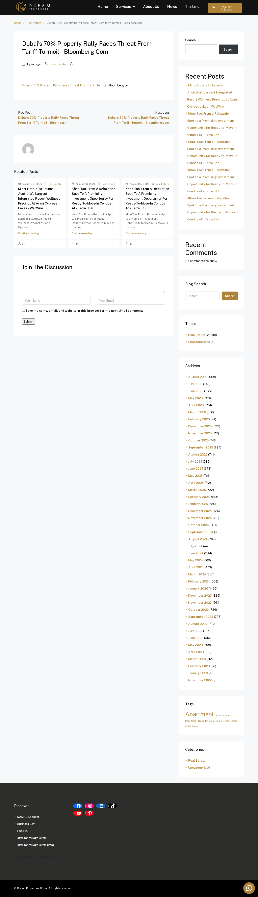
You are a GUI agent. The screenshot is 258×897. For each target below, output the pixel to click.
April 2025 (196, 482)
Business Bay (26, 823)
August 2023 (198, 623)
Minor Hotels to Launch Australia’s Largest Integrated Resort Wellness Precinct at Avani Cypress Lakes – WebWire (39, 198)
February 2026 (199, 419)
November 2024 (200, 518)
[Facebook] (77, 806)
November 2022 (200, 680)
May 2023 (195, 645)
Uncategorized (199, 342)
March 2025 (197, 489)
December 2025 (200, 426)
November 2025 (200, 433)
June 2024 (195, 553)
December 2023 (200, 595)
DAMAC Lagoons (28, 816)
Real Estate (34, 22)
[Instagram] (89, 806)
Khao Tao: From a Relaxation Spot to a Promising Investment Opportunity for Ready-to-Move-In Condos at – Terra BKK (93, 198)
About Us (151, 6)
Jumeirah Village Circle (32, 838)
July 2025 (195, 461)
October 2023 (198, 609)
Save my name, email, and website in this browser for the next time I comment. (84, 310)
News (172, 6)
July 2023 (195, 630)
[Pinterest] (89, 813)
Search (190, 40)
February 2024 (199, 581)
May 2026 (195, 398)
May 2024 (195, 560)
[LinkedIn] (100, 806)
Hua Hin (22, 831)
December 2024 (200, 511)
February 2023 (199, 666)
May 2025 (195, 475)
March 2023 (197, 659)
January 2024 (198, 588)
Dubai (218, 715)
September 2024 (200, 532)
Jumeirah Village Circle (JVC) (35, 845)
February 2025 (199, 496)
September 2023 (200, 616)
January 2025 (198, 504)
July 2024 (195, 546)
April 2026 (196, 405)
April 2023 (196, 652)
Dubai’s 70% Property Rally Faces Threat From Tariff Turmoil (64, 85)
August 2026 (198, 377)
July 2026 (195, 384)
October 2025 (198, 440)
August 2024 (198, 539)
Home (102, 6)
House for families (207, 721)
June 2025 (195, 468)
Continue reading (28, 233)
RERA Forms (191, 726)
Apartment (199, 714)
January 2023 (198, 673)
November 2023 (200, 602)
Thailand (192, 6)
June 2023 (195, 638)
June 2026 (195, 391)
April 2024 (196, 567)
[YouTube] (77, 813)
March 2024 (197, 574)
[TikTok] (112, 806)
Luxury (221, 721)
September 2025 (200, 447)
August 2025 (197, 454)
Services (123, 6)
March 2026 (197, 412)
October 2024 (198, 525)
